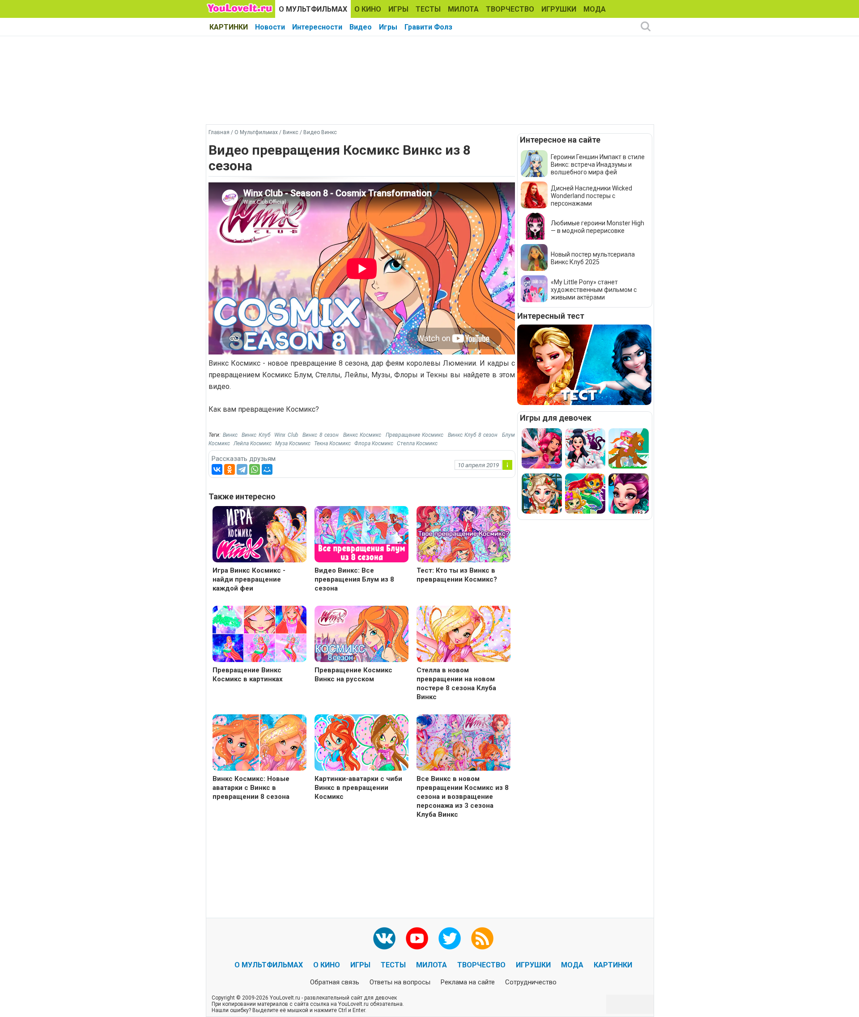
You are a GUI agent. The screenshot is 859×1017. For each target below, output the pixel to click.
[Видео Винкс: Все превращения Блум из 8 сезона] (361, 535)
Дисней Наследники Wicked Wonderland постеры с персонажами (591, 196)
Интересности (317, 27)
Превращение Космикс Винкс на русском (353, 674)
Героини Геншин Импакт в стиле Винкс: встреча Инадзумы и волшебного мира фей (598, 164)
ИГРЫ (398, 9)
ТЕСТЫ (428, 9)
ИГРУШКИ (558, 9)
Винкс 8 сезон (320, 435)
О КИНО (367, 9)
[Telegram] (242, 469)
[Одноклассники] (229, 469)
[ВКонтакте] (217, 469)
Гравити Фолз (428, 27)
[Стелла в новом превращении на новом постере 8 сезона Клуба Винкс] (463, 635)
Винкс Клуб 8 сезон (473, 435)
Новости (270, 27)
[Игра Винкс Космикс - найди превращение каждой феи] (259, 535)
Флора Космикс (373, 443)
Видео (360, 27)
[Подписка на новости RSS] (482, 938)
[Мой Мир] (267, 469)
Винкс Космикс (362, 435)
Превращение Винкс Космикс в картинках (248, 674)
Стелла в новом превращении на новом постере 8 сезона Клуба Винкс (456, 683)
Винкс (230, 435)
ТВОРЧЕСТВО (510, 9)
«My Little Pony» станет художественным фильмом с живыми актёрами (594, 290)
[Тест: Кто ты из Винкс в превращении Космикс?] (463, 535)
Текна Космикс (332, 443)
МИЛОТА (463, 9)
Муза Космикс (292, 443)
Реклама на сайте (468, 982)
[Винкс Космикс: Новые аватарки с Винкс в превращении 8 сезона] (259, 743)
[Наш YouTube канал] (417, 938)
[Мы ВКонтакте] (384, 938)
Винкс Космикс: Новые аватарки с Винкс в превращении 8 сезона (251, 788)
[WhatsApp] (254, 469)
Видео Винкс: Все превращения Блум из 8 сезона (354, 579)
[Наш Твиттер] (449, 938)
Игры (388, 27)
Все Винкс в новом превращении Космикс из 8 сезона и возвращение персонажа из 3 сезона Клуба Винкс (463, 797)
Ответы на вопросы (400, 982)
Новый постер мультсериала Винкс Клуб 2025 (593, 258)
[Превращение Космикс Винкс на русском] (361, 635)
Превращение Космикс (415, 435)
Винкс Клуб (256, 435)
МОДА (594, 9)
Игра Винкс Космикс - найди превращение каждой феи (249, 579)
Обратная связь (334, 982)
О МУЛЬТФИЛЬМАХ (313, 9)
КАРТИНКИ (228, 27)
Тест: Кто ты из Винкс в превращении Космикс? (457, 574)
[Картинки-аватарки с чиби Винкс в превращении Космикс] (361, 743)
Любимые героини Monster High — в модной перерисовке (597, 226)
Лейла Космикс (253, 443)
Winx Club (286, 435)
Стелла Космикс (417, 443)
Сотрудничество (531, 982)
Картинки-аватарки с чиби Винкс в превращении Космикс (358, 788)
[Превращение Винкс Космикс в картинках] (259, 635)
